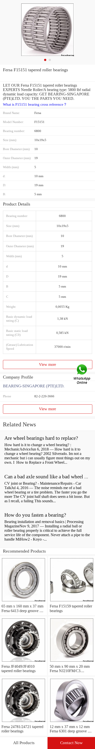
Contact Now (71, 742)
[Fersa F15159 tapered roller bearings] (71, 602)
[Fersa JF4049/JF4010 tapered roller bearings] (23, 662)
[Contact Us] (82, 374)
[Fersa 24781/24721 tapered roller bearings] (23, 722)
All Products (24, 742)
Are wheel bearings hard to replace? (41, 438)
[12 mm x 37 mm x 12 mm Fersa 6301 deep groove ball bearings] (71, 722)
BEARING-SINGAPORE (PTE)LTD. (33, 386)
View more (47, 364)
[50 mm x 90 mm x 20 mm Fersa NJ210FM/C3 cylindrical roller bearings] (71, 662)
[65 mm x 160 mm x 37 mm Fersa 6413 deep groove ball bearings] (23, 602)
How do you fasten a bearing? (35, 515)
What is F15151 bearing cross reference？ (35, 104)
